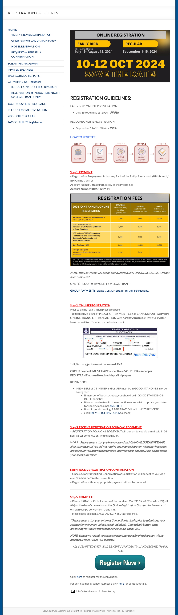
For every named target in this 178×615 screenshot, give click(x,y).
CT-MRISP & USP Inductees (24, 81)
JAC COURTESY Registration (25, 122)
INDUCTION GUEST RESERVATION (34, 86)
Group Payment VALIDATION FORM (33, 40)
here (79, 576)
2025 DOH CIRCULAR (21, 116)
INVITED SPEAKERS (20, 69)
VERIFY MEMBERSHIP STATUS (31, 34)
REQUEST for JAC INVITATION (27, 109)
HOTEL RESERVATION (25, 46)
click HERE (116, 405)
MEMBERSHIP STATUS (105, 412)
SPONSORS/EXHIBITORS (24, 75)
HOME (12, 29)
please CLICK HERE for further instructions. (109, 290)
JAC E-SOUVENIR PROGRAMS (27, 103)
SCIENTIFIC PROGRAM (23, 63)
